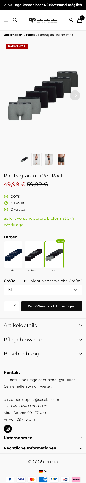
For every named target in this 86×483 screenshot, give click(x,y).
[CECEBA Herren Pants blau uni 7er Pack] (13, 254)
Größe (43, 281)
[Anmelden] (70, 20)
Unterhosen (13, 35)
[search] (15, 20)
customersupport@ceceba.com (31, 400)
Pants (30, 35)
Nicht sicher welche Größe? (56, 281)
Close (43, 438)
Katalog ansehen (6, 20)
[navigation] (24, 159)
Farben (11, 237)
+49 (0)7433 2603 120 (29, 406)
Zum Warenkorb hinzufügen (51, 306)
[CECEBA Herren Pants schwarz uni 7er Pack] (33, 254)
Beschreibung (21, 354)
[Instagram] (8, 429)
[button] (75, 95)
